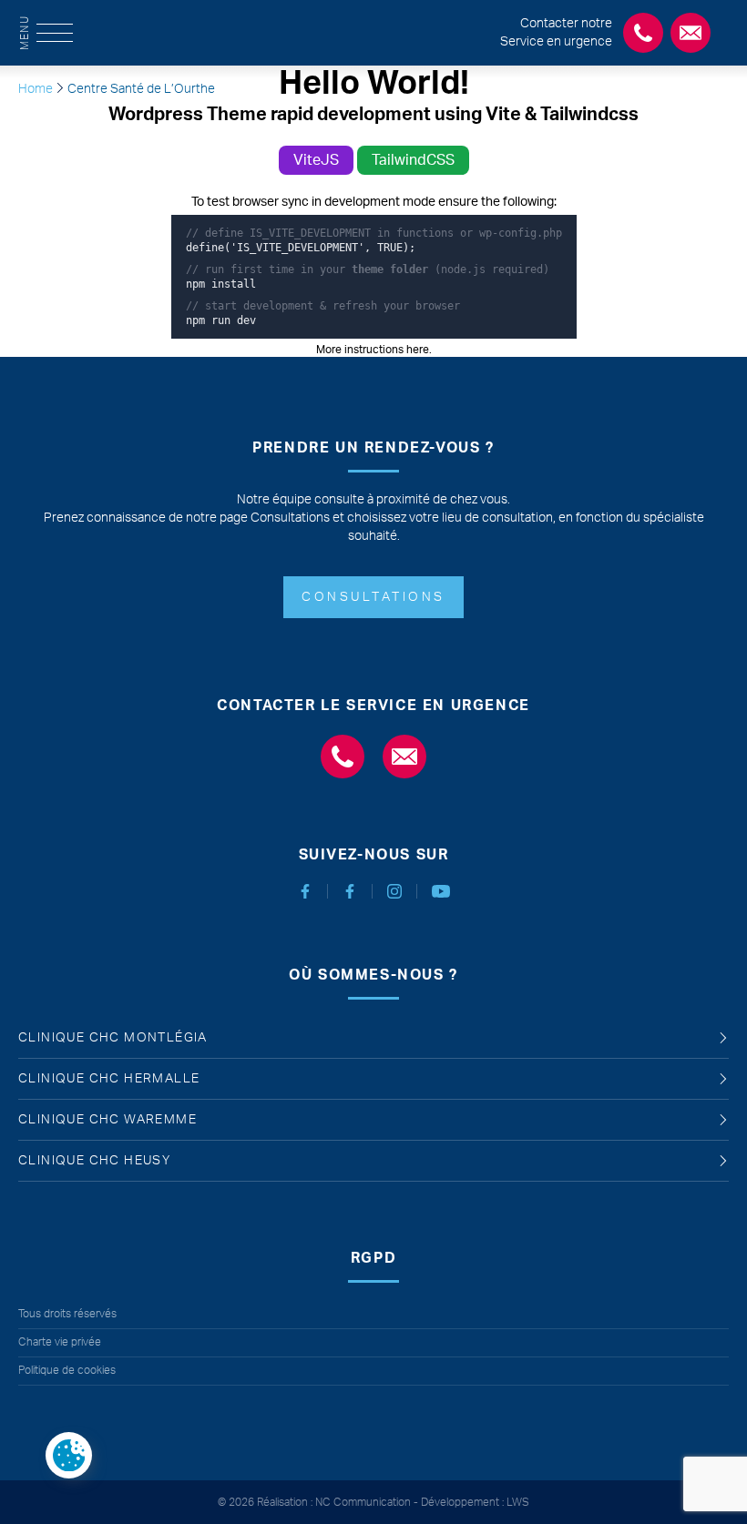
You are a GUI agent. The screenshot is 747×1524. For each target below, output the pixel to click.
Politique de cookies (67, 1370)
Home (35, 89)
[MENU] (54, 33)
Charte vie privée (59, 1341)
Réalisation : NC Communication (334, 1502)
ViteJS (316, 160)
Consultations (373, 597)
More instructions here (372, 349)
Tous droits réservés (67, 1313)
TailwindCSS (413, 160)
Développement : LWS (475, 1502)
